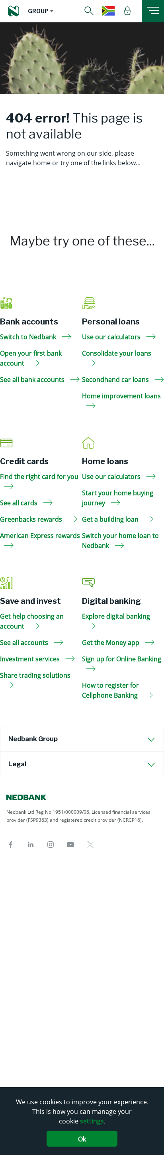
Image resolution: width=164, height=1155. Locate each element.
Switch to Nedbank (29, 336)
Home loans (105, 461)
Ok (82, 1139)
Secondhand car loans (116, 379)
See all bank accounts (33, 379)
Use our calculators (112, 336)
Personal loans (111, 321)
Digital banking (111, 601)
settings (92, 1121)
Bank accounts (29, 321)
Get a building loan (111, 519)
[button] (40, 11)
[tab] (82, 739)
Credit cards (24, 461)
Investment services (30, 659)
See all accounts (25, 642)
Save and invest (30, 601)
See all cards (19, 502)
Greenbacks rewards (32, 519)
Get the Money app (111, 642)
